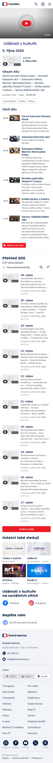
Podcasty (7, 709)
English (5, 758)
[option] (10, 676)
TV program (8, 685)
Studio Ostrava (35, 703)
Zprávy (22, 101)
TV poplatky (8, 697)
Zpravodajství (10, 101)
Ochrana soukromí (20, 758)
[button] (26, 23)
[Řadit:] (48, 266)
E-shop (6, 721)
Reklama (32, 691)
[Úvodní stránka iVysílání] (11, 4)
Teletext (6, 703)
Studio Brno (34, 697)
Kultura (31, 101)
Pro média (33, 685)
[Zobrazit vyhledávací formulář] (36, 4)
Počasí (5, 715)
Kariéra (31, 715)
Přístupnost (37, 758)
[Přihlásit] (42, 4)
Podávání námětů (36, 721)
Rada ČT (32, 709)
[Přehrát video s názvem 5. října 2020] (26, 23)
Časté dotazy (34, 727)
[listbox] (26, 676)
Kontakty (32, 733)
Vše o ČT (6, 733)
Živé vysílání (8, 691)
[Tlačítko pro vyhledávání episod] (41, 267)
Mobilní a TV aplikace (13, 727)
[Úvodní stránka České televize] (14, 635)
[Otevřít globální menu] (49, 4)
